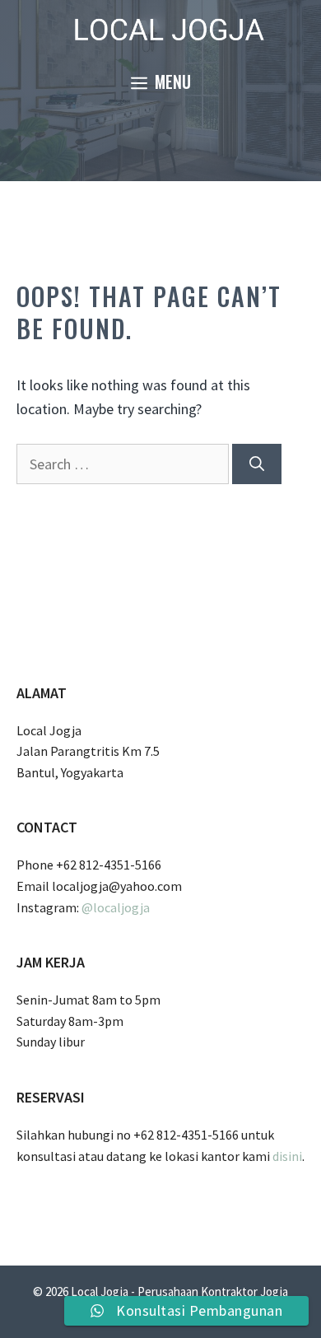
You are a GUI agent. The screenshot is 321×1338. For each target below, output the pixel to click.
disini (287, 1156)
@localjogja (115, 907)
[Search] (256, 464)
